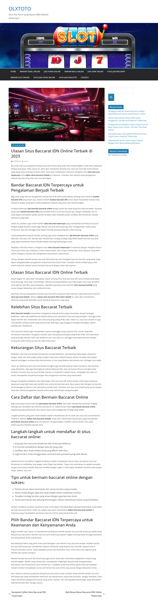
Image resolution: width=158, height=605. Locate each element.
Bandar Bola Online (74, 71)
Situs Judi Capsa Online (44, 77)
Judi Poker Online (52, 71)
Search (111, 97)
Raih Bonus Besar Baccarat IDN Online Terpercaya (83, 594)
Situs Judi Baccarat (116, 71)
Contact (85, 77)
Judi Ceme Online (95, 71)
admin (26, 161)
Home (13, 71)
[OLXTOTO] (79, 24)
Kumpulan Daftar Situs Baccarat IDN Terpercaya (29, 594)
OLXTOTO (20, 8)
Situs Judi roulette (68, 77)
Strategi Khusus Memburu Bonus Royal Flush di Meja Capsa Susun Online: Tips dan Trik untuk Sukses (128, 127)
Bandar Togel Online (30, 71)
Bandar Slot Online (20, 77)
